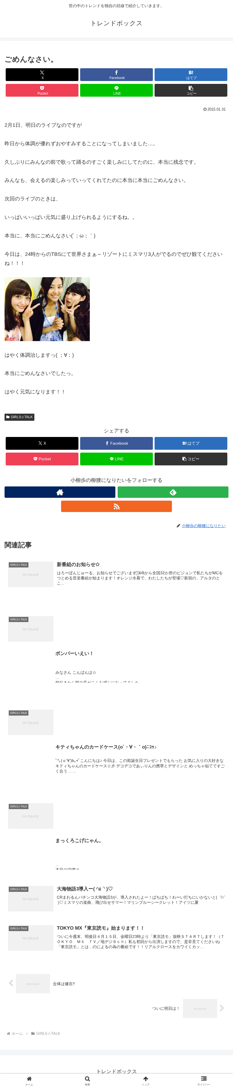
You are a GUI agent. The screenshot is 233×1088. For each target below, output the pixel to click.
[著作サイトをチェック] (60, 492)
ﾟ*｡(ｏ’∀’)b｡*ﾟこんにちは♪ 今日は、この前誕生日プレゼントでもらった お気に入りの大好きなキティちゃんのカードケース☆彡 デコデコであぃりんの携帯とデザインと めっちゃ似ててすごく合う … (140, 765)
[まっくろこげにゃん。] (116, 791)
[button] (191, 90)
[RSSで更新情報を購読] (116, 506)
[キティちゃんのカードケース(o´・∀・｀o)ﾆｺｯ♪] (116, 698)
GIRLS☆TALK (22, 417)
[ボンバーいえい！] (116, 604)
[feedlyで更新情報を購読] (173, 492)
